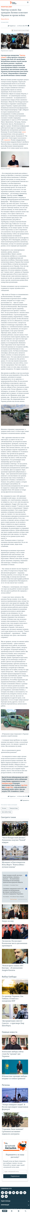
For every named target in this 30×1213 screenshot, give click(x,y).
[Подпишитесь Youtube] (13, 1192)
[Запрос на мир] (15, 911)
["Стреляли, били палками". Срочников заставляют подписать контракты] (15, 1120)
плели (24, 132)
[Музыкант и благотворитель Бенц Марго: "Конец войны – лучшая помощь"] (15, 853)
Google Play (9, 787)
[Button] (11, 26)
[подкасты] (11, 1211)
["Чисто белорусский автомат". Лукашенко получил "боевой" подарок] (15, 828)
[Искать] (25, 1211)
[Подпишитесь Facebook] (6, 1192)
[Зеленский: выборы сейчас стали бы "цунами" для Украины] (15, 1042)
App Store (24, 785)
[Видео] (18, 1211)
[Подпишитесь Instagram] (20, 1192)
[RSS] (24, 1192)
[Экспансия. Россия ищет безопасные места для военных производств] (15, 931)
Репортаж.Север (6, 7)
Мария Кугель (5, 19)
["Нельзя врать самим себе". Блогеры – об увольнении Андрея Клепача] (15, 956)
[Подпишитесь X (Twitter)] (9, 1192)
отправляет (7, 140)
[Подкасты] (2, 1196)
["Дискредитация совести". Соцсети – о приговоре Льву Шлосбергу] (15, 1011)
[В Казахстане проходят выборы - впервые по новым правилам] (15, 1067)
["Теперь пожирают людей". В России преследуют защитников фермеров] (15, 1095)
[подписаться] (6, 1196)
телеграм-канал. (7, 783)
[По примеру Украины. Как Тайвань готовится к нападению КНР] (15, 987)
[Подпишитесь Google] (2, 1192)
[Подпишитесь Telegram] (17, 1192)
